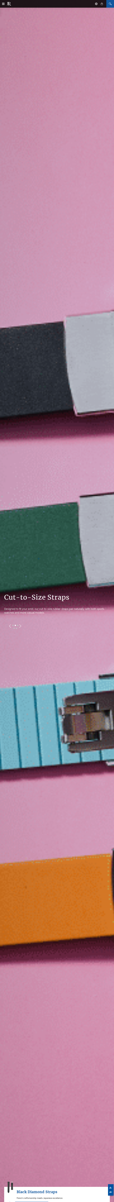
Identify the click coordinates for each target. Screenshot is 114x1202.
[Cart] (101, 4)
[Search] (110, 4)
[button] (13, 625)
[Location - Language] (96, 4)
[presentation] (10, 626)
